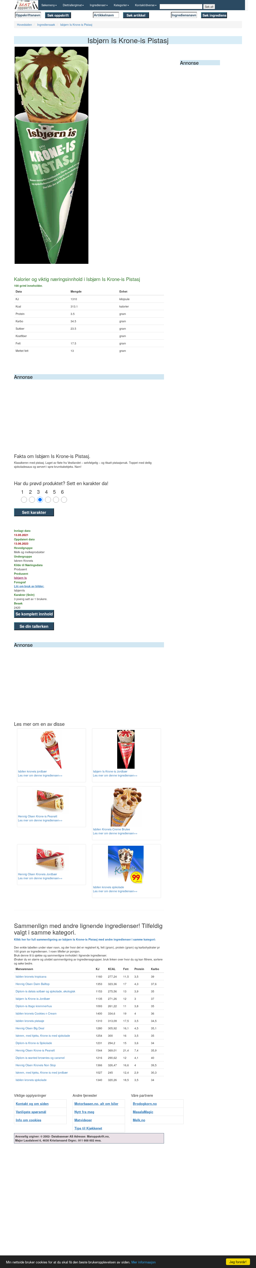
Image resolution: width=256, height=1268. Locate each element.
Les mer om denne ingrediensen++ (40, 775)
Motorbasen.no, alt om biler (96, 1103)
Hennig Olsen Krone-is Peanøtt (35, 1050)
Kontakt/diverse (145, 5)
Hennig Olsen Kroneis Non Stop (36, 1065)
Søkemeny (48, 5)
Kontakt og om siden (32, 1103)
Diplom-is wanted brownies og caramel (40, 1058)
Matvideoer (83, 1120)
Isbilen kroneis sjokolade (31, 1080)
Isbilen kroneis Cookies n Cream (36, 1013)
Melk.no (139, 1120)
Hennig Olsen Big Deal (30, 1028)
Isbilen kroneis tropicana (31, 976)
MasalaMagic (143, 1111)
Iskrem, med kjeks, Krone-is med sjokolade (43, 1036)
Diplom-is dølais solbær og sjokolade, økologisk (45, 991)
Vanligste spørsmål (31, 1111)
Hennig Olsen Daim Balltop (33, 984)
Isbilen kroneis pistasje (30, 1021)
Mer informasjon (143, 1261)
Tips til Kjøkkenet (88, 1128)
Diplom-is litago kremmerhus (34, 1006)
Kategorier (120, 5)
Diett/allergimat (72, 5)
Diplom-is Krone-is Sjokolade (34, 1043)
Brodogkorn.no (145, 1103)
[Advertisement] (89, 409)
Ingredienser (98, 5)
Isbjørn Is (20, 578)
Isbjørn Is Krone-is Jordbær (33, 999)
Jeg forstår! (238, 1261)
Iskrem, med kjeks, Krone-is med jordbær (42, 1072)
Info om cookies (28, 1120)
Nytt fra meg (84, 1111)
